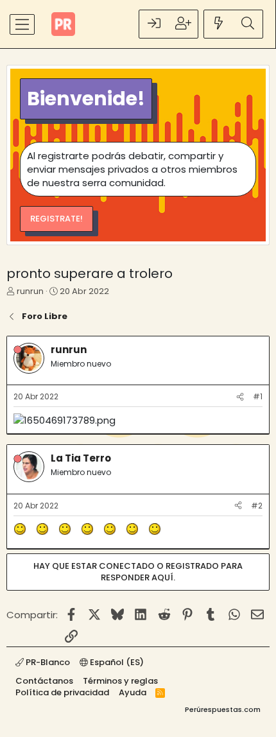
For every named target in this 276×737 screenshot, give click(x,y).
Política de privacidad (62, 692)
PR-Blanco (47, 662)
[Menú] (22, 24)
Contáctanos (44, 681)
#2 (257, 505)
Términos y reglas (120, 681)
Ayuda (132, 692)
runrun (30, 291)
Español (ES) (116, 662)
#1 (258, 396)
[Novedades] (219, 24)
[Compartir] (240, 397)
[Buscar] (248, 24)
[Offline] (17, 349)
